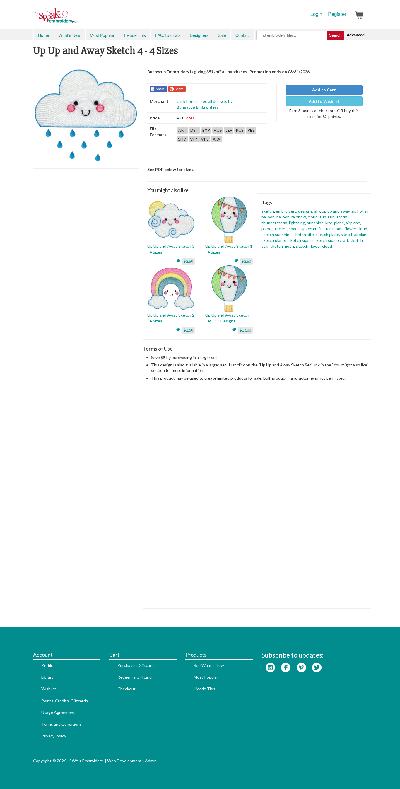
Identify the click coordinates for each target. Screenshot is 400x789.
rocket (281, 228)
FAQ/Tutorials (167, 35)
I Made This (135, 35)
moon (337, 228)
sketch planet (274, 240)
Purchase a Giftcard (135, 665)
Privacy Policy (53, 735)
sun (322, 216)
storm (341, 216)
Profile (47, 665)
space (294, 228)
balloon (283, 216)
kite (328, 222)
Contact (242, 35)
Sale (222, 35)
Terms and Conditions (61, 724)
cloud (313, 216)
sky (317, 211)
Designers (199, 35)
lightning (297, 222)
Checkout (126, 688)
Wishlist (48, 688)
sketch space (300, 240)
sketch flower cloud (314, 246)
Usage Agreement (58, 712)
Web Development (124, 760)
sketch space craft (331, 240)
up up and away (336, 211)
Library (47, 676)
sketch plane (327, 234)
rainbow (298, 216)
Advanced (356, 34)
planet (267, 228)
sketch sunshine (276, 234)
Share (160, 89)
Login (316, 13)
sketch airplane (355, 234)
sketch (267, 211)
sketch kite (303, 234)
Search (335, 35)
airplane (353, 222)
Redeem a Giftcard (134, 676)
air (353, 211)
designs (305, 211)
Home (43, 35)
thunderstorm (274, 222)
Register (337, 13)
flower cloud (355, 228)
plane (339, 222)
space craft (311, 228)
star (327, 228)
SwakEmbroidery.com (77, 17)
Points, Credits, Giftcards (64, 700)
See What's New (209, 665)
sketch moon (282, 246)
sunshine (315, 222)
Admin (151, 760)
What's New (70, 35)
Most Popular (102, 35)
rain (331, 216)
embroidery (286, 211)
